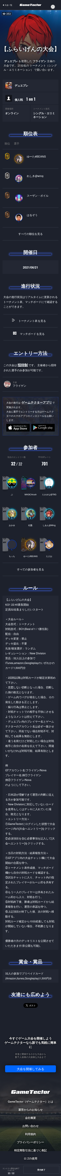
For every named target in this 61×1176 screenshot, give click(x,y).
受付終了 (41, 1169)
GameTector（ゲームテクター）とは (30, 1101)
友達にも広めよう (30, 994)
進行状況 (30, 286)
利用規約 (30, 1134)
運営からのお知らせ (30, 1110)
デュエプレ (21, 85)
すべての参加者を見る (30, 569)
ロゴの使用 (30, 1158)
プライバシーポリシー (30, 1142)
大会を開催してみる (30, 1069)
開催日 (30, 252)
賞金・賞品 (30, 961)
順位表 (30, 133)
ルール (30, 588)
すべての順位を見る (30, 233)
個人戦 (25, 99)
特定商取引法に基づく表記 (30, 1150)
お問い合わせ (30, 1126)
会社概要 (30, 1118)
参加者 (30, 447)
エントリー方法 (30, 353)
